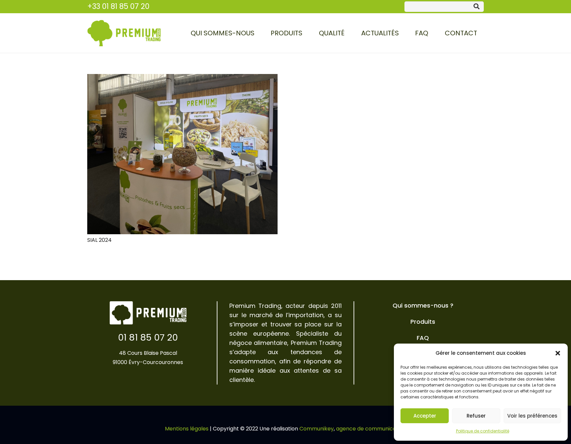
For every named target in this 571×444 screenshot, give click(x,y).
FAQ (423, 338)
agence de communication (371, 428)
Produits (422, 321)
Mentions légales (187, 428)
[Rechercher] (476, 7)
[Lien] (124, 33)
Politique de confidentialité (482, 431)
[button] (557, 353)
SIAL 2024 (99, 240)
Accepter (424, 415)
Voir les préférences (532, 415)
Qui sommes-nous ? (423, 305)
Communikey (316, 428)
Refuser (476, 415)
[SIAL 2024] (182, 154)
